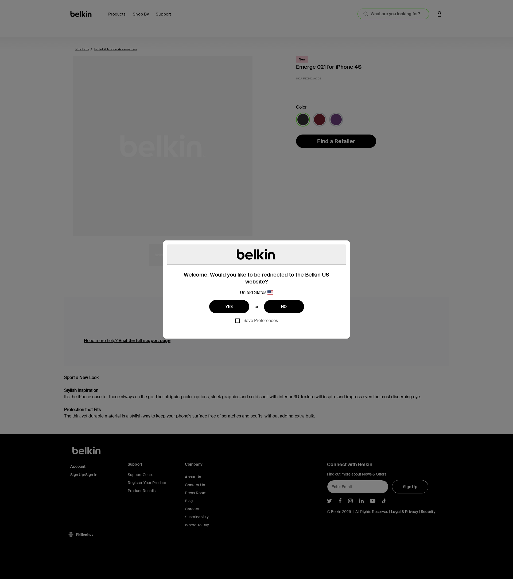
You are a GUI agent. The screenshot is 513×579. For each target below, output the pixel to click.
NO (284, 306)
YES (229, 306)
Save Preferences (260, 320)
